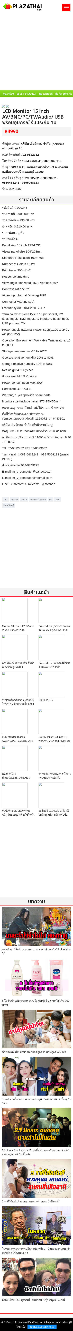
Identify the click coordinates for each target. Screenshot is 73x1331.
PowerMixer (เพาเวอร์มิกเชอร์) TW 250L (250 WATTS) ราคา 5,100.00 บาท (54, 630)
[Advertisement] (36, 51)
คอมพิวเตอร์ (46, 94)
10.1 (5, 499)
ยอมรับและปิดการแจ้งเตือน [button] (42, 1327)
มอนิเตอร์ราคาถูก (38, 499)
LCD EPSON (46, 700)
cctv (57, 499)
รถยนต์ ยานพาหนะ (26, 94)
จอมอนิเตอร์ (8, 505)
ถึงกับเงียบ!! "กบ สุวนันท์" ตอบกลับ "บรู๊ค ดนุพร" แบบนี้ (33, 1299)
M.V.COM (15, 189)
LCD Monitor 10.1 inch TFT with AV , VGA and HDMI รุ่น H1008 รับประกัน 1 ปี (54, 740)
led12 (24, 499)
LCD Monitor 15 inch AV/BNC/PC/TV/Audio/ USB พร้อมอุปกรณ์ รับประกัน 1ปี (17, 740)
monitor (14, 499)
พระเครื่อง (8, 94)
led (50, 499)
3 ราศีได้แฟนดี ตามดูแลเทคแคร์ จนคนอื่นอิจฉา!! (30, 1201)
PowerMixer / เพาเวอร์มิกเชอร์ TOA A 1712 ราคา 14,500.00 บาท (54, 667)
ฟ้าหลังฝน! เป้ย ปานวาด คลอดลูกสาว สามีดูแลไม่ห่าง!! (34, 1052)
